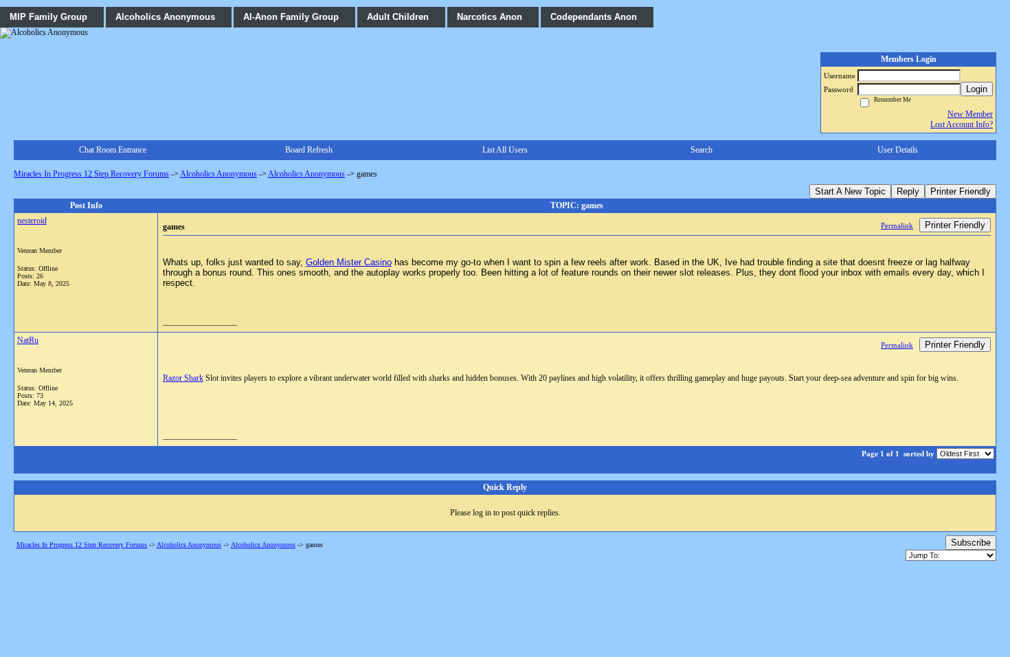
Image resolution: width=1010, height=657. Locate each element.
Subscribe (971, 542)
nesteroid (32, 220)
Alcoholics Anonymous (218, 174)
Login (976, 89)
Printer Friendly (960, 191)
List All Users (505, 150)
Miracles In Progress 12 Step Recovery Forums (91, 174)
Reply (908, 191)
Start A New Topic (850, 191)
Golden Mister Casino (349, 262)
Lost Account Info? (961, 124)
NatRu (27, 340)
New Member (970, 114)
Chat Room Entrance (112, 150)
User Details (897, 150)
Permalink (897, 225)
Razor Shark (183, 378)
